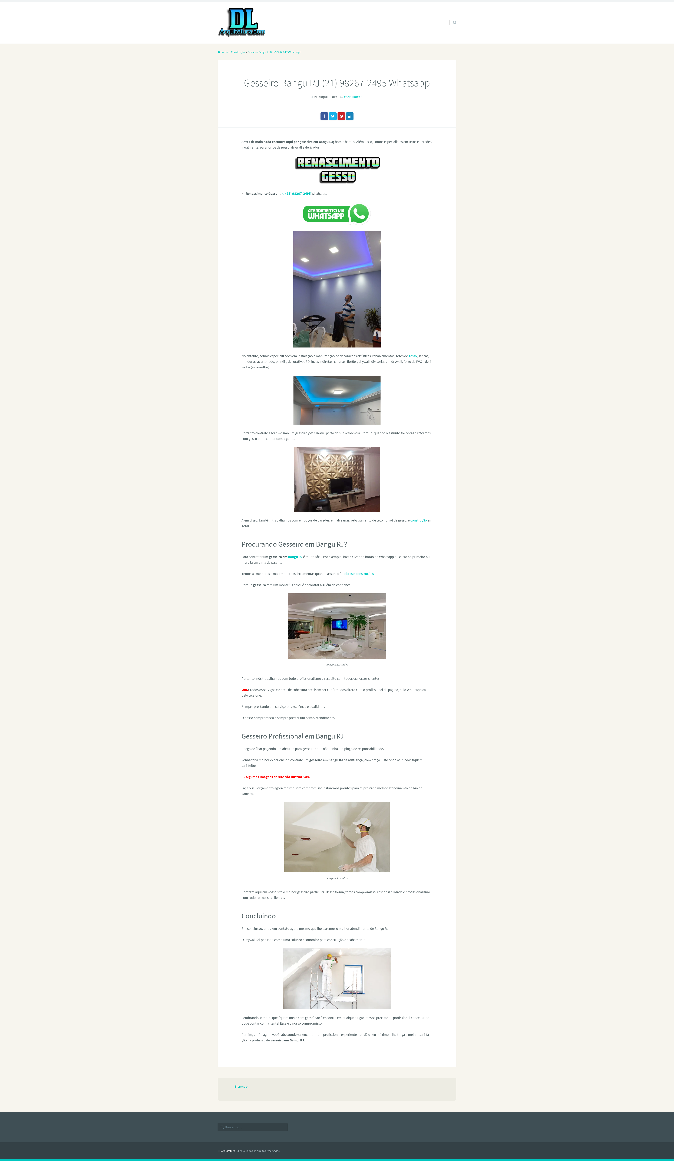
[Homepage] (242, 22)
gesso (413, 356)
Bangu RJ (295, 557)
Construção (353, 97)
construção (418, 520)
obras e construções (359, 573)
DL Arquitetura (226, 1151)
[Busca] (452, 18)
